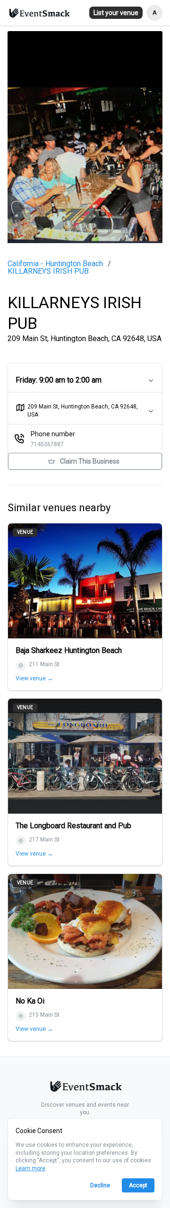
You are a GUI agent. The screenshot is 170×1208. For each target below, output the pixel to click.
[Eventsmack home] (85, 1087)
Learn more (30, 1168)
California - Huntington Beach (55, 264)
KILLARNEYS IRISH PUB (48, 271)
